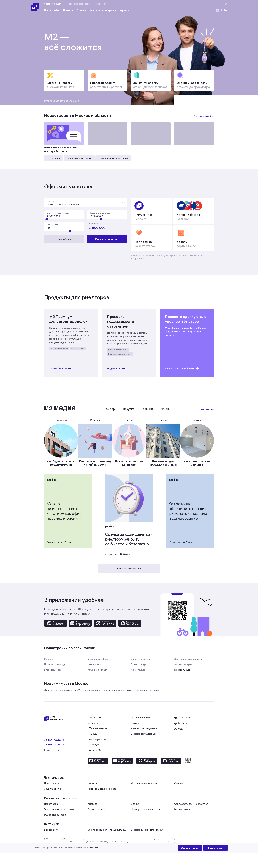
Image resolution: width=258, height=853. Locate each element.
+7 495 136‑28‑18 (54, 740)
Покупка (128, 409)
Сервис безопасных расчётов (191, 803)
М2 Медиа (93, 744)
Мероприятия (182, 809)
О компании (94, 717)
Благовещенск (52, 669)
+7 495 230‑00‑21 (54, 744)
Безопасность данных (143, 733)
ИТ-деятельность (97, 728)
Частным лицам (52, 3)
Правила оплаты (140, 717)
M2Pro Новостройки (55, 814)
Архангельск (138, 669)
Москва (48, 659)
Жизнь (165, 409)
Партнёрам (101, 3)
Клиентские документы (144, 728)
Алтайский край (183, 664)
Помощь (92, 733)
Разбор (52, 480)
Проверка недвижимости (102, 788)
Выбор (110, 409)
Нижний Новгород (54, 664)
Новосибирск (95, 664)
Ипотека (92, 783)
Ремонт (148, 409)
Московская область (99, 659)
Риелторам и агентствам (78, 3)
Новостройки (51, 783)
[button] (104, 848)
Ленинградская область (188, 659)
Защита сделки (53, 788)
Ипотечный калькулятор (144, 783)
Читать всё (207, 409)
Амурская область (98, 669)
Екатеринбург (139, 664)
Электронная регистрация (59, 809)
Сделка (178, 783)
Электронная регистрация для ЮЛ (107, 829)
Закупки (135, 723)
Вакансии (93, 723)
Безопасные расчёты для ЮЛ (147, 829)
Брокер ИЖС (51, 829)
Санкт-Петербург (141, 659)
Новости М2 (94, 750)
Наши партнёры (97, 739)
